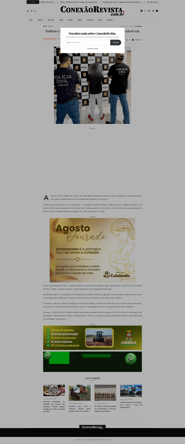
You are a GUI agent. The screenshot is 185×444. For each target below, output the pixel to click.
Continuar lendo (92, 48)
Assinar (116, 42)
